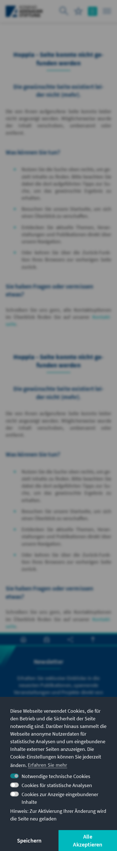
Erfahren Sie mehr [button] (47, 765)
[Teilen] (70, 639)
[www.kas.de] (24, 11)
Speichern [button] (29, 840)
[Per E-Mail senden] (46, 639)
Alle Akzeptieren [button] (87, 840)
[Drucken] (23, 639)
